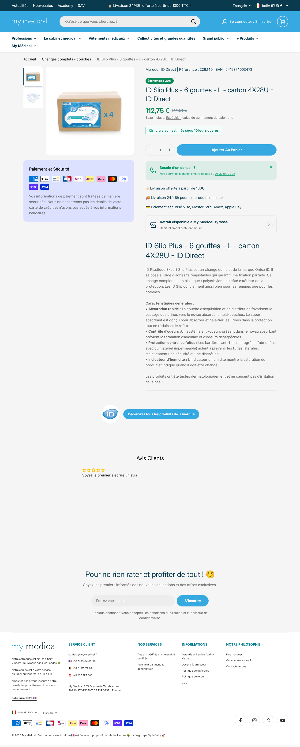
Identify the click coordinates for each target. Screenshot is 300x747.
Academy (65, 5)
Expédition (173, 117)
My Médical (29, 735)
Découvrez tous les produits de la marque (161, 414)
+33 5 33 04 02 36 (84, 661)
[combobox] (130, 21)
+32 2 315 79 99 (82, 668)
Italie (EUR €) (273, 6)
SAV (81, 5)
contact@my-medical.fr (83, 654)
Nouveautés (43, 5)
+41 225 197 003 (82, 675)
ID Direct (168, 69)
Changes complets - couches (66, 59)
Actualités (20, 5)
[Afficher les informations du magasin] (269, 225)
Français (240, 5)
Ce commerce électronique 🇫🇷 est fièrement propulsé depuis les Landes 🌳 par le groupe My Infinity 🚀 (101, 735)
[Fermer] (270, 166)
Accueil (29, 59)
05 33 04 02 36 (225, 173)
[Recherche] (193, 21)
